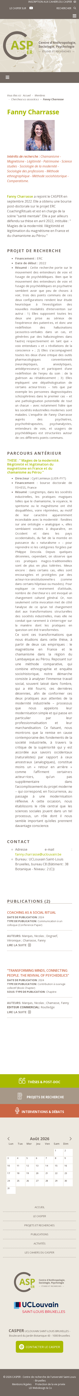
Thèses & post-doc (43, 1082)
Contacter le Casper (43, 1347)
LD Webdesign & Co (40, 1388)
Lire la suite (17, 945)
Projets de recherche (45, 1097)
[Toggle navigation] (74, 16)
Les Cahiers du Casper (39, 1252)
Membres (40, 95)
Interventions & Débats (42, 1112)
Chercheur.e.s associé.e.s (25, 99)
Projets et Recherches (39, 1225)
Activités (40, 1243)
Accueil (27, 95)
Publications (39, 1234)
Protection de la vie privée (50, 1384)
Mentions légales (21, 1384)
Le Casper (39, 1216)
